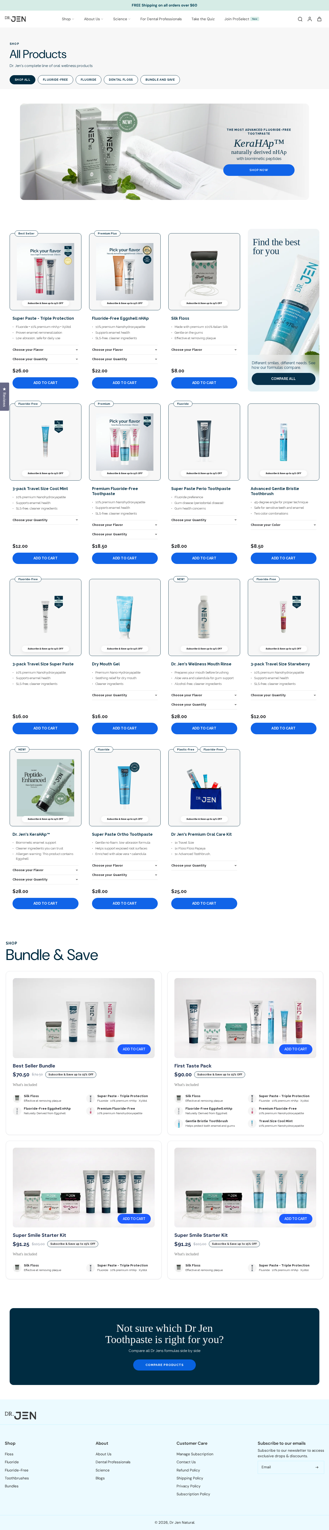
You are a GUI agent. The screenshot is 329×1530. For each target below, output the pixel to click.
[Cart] (319, 19)
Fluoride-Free (55, 79)
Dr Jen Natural (182, 1522)
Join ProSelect (240, 19)
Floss (9, 1454)
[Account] (310, 19)
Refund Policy (188, 1470)
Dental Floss (121, 79)
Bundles (12, 1486)
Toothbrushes (17, 1478)
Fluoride (89, 79)
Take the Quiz (203, 19)
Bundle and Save (160, 79)
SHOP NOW (259, 170)
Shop (66, 19)
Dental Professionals (113, 1462)
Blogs (100, 1478)
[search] (300, 19)
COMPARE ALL (283, 379)
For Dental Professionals (161, 19)
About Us (92, 19)
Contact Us (186, 1462)
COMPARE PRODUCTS (164, 1365)
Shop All (22, 79)
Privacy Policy (189, 1486)
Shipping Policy (190, 1478)
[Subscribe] (317, 1467)
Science (120, 19)
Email (266, 1467)
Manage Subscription (195, 1454)
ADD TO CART (45, 383)
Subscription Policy (193, 1494)
